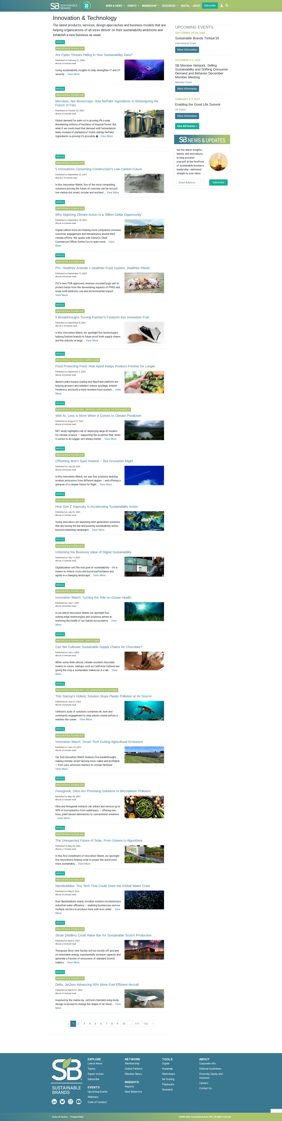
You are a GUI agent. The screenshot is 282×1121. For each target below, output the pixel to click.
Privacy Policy (76, 1117)
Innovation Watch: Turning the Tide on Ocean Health (93, 597)
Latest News (95, 1063)
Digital (185, 5)
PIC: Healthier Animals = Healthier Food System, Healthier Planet (102, 268)
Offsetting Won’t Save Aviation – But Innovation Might (94, 461)
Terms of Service (60, 1117)
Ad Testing (168, 1079)
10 (123, 1023)
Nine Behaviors (133, 1091)
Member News (133, 1073)
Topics (91, 1068)
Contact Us (205, 1088)
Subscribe (210, 5)
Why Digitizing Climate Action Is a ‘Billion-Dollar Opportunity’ (98, 214)
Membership (149, 5)
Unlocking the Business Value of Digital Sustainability (93, 552)
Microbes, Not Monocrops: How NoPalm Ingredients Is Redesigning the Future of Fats (106, 103)
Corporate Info (207, 1063)
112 (145, 1023)
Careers (203, 1083)
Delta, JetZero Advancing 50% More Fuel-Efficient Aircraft (97, 984)
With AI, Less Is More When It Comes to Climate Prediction (98, 415)
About (197, 5)
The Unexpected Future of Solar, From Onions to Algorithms (98, 840)
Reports (129, 1086)
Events (132, 5)
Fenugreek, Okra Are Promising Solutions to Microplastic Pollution (102, 791)
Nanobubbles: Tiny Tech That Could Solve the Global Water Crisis (102, 886)
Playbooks (168, 1084)
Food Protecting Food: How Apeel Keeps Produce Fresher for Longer (105, 366)
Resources (169, 5)
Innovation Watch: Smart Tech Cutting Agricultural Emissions (99, 742)
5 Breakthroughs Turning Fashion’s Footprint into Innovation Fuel (102, 317)
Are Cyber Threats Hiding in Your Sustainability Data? (94, 55)
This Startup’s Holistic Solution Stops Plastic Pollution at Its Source (103, 696)
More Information (187, 49)
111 (137, 1023)
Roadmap (167, 1068)
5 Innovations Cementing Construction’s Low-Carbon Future (98, 169)
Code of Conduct (97, 1102)
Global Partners (133, 1068)
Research (167, 1089)
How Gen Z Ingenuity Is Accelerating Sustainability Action (96, 506)
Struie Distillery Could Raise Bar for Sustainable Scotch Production (103, 935)
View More (73, 74)
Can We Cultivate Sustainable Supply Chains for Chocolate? (98, 647)
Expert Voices (96, 1073)
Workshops (168, 1073)
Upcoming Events (98, 1091)
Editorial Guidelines (210, 1068)
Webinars (93, 1096)
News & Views (114, 5)
